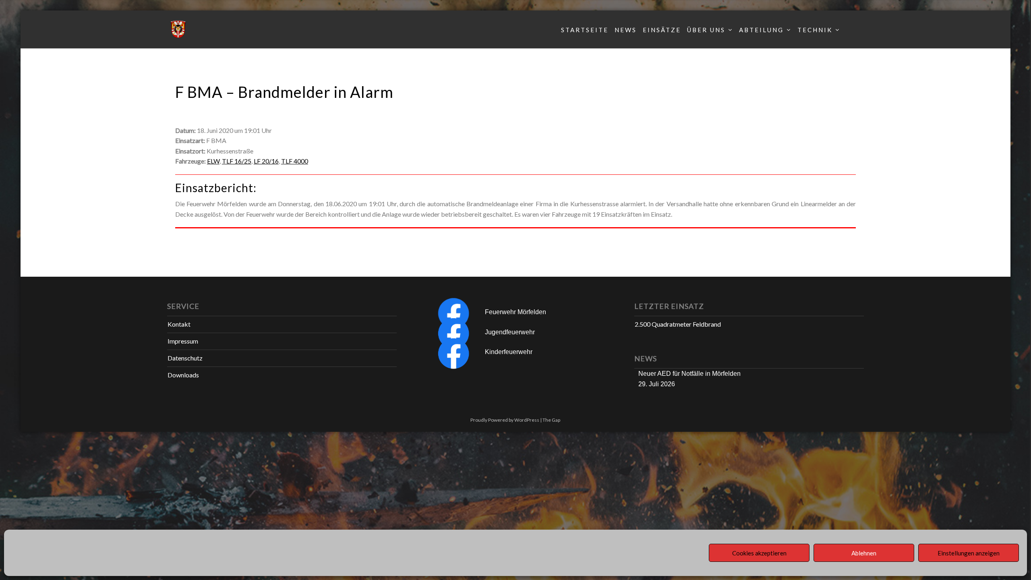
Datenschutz (185, 358)
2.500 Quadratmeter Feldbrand (678, 324)
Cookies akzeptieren (759, 553)
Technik (814, 29)
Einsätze (662, 29)
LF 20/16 (266, 161)
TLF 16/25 (236, 161)
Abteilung (761, 29)
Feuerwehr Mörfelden (515, 312)
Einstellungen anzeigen (969, 553)
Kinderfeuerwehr (508, 351)
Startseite (585, 29)
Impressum (183, 341)
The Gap (551, 420)
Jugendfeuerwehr (510, 332)
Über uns (706, 29)
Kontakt (179, 324)
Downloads (183, 375)
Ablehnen (863, 553)
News (626, 29)
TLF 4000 (294, 161)
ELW (213, 161)
